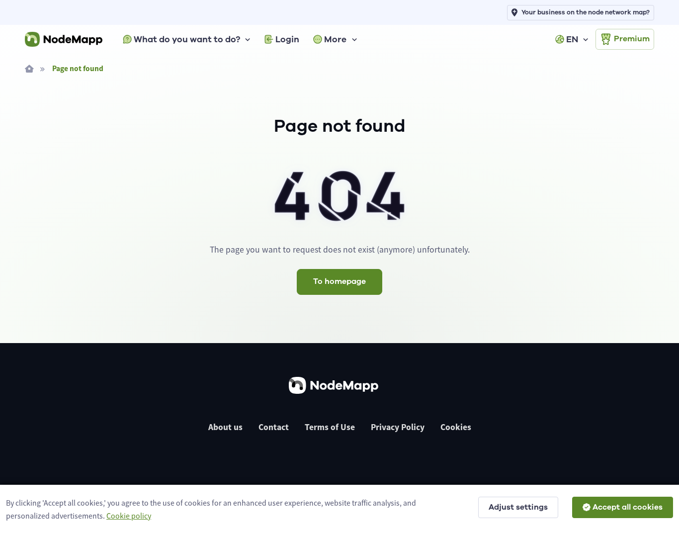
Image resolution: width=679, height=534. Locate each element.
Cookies (455, 427)
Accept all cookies (628, 507)
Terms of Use (330, 427)
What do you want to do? (187, 39)
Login (287, 39)
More (335, 39)
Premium (632, 38)
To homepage (339, 281)
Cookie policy (128, 516)
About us (225, 427)
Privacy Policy (397, 427)
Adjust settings (518, 507)
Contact (273, 427)
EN (572, 39)
